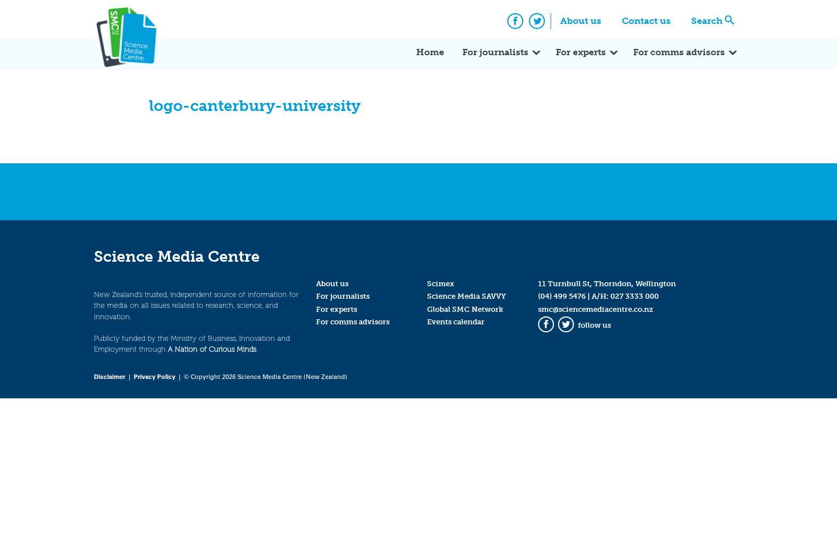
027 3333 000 (634, 296)
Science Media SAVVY (466, 296)
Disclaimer (109, 376)
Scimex (440, 283)
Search (707, 20)
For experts (581, 52)
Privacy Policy (154, 376)
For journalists (495, 52)
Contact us (646, 20)
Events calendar (456, 322)
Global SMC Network (465, 309)
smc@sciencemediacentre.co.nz (595, 309)
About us (580, 20)
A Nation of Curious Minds (212, 349)
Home (430, 52)
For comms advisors (679, 52)
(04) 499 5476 (562, 296)
